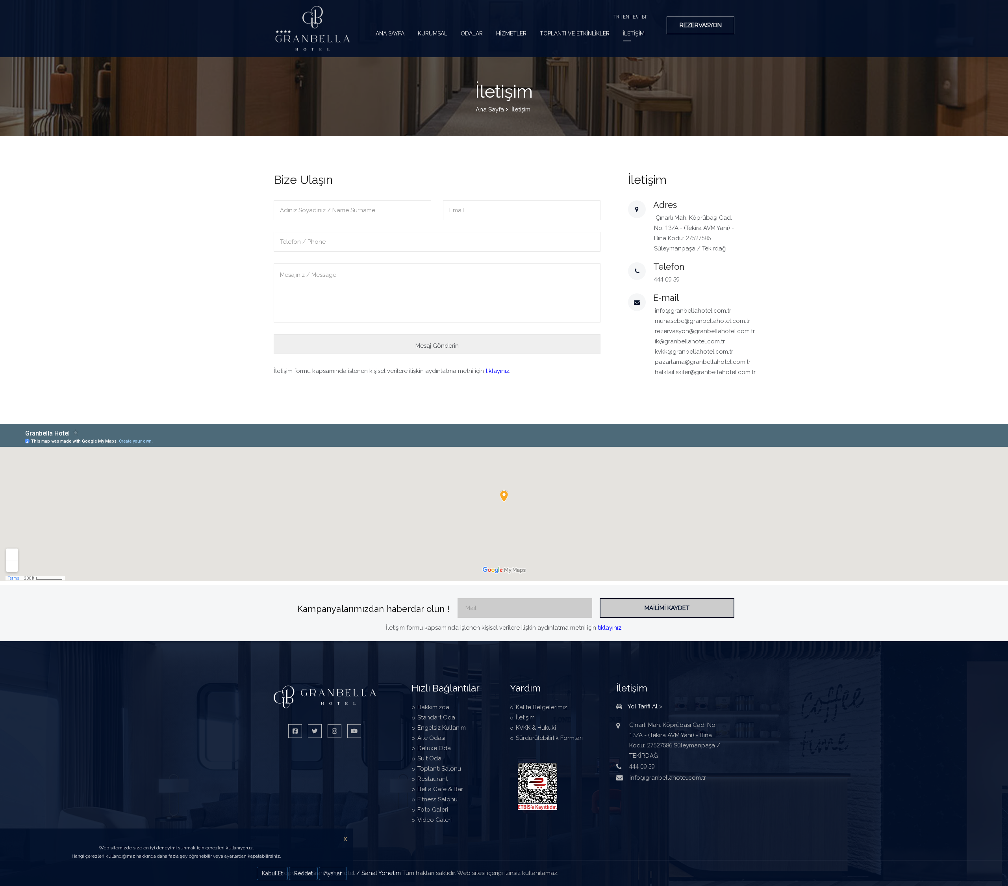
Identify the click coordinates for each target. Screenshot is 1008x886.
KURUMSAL (432, 33)
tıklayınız (497, 370)
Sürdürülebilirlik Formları (549, 737)
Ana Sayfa (490, 109)
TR (616, 17)
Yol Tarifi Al (643, 706)
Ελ (635, 17)
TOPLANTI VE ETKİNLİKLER (575, 33)
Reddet (303, 873)
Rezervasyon (701, 25)
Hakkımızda (433, 707)
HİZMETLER (511, 33)
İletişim (525, 717)
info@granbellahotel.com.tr (693, 310)
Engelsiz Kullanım (441, 727)
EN (626, 17)
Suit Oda (429, 758)
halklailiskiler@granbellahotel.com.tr (705, 372)
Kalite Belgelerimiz (541, 707)
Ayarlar (333, 873)
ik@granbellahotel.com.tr (690, 341)
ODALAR (472, 33)
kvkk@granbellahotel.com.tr (694, 351)
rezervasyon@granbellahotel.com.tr (705, 331)
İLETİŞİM (634, 33)
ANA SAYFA (390, 33)
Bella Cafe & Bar (440, 789)
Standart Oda (436, 717)
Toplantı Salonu (439, 768)
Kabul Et (272, 873)
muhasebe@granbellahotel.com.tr (702, 320)
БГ (645, 17)
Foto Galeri (432, 809)
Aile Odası (431, 737)
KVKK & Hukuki (536, 727)
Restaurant (432, 778)
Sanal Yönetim (381, 873)
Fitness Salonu (437, 799)
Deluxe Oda (434, 748)
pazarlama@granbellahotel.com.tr (702, 361)
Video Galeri (434, 819)
